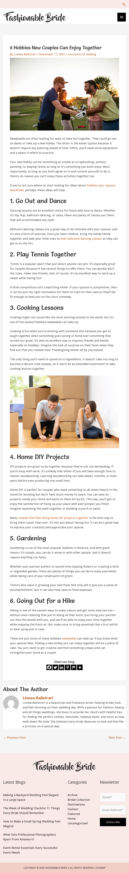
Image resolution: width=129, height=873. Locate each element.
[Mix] (73, 667)
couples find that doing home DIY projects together (53, 518)
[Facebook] (49, 667)
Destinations (76, 804)
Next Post (117, 737)
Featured (74, 814)
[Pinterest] (67, 667)
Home (72, 818)
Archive (73, 795)
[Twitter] (55, 667)
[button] (124, 4)
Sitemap (101, 867)
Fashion (73, 809)
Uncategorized (78, 823)
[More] (80, 667)
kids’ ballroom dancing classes (81, 238)
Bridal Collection (79, 800)
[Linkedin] (61, 667)
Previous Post (14, 737)
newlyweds (69, 638)
